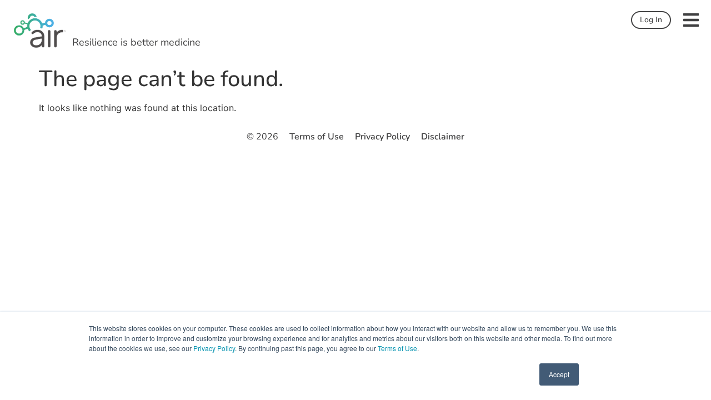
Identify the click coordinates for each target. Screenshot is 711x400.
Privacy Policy (214, 348)
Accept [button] (559, 374)
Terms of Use (397, 348)
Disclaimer (442, 137)
